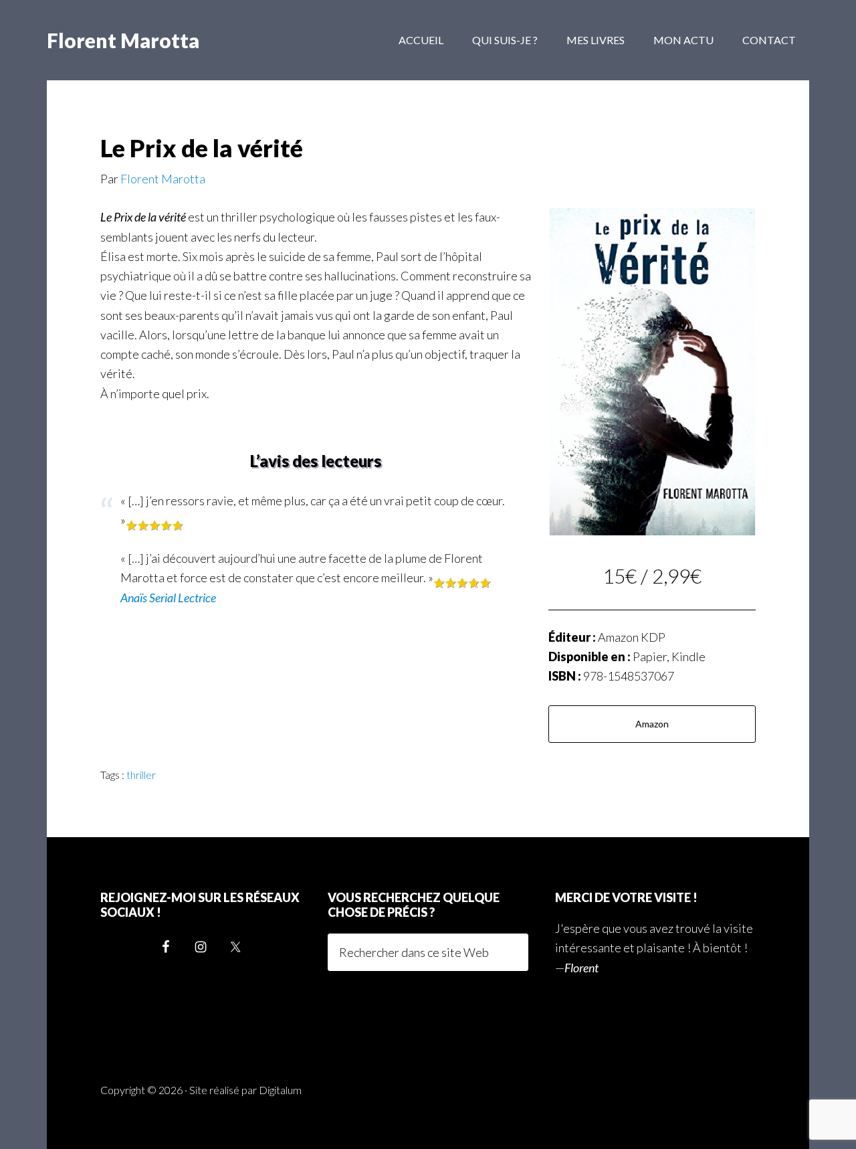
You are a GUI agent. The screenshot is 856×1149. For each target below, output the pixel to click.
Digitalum (280, 1089)
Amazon (652, 723)
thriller (141, 774)
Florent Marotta (123, 40)
